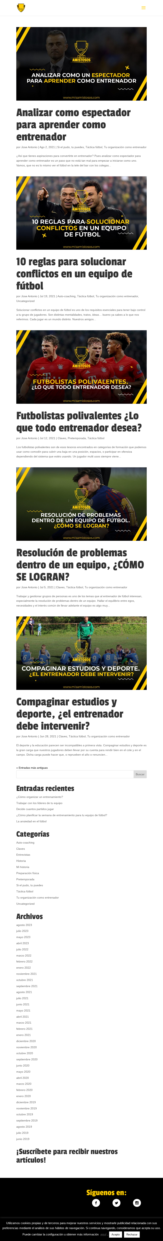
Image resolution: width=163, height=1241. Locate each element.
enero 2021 (23, 1035)
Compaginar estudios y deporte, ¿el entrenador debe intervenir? (69, 714)
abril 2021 (22, 1016)
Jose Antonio (29, 147)
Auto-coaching (66, 296)
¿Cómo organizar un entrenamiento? (39, 796)
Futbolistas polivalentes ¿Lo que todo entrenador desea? (79, 422)
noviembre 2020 (26, 1047)
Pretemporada (77, 438)
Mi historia (22, 867)
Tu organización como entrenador (125, 147)
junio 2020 (22, 1065)
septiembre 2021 (27, 986)
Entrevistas (23, 854)
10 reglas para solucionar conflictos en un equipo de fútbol (74, 274)
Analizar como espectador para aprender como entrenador (73, 125)
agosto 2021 (24, 992)
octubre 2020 (24, 1053)
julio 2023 (22, 930)
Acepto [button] (116, 1234)
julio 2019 (22, 1132)
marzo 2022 (23, 955)
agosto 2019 (24, 1126)
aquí (103, 1234)
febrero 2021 (24, 1028)
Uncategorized (25, 301)
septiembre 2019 (27, 1120)
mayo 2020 (23, 1071)
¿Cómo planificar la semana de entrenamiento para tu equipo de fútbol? (61, 815)
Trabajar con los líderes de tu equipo (39, 803)
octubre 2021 (24, 980)
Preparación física (27, 873)
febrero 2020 (24, 1090)
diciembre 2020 (26, 1041)
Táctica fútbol (93, 147)
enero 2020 (23, 1096)
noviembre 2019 (26, 1108)
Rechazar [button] (131, 1234)
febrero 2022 (24, 961)
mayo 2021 (23, 1010)
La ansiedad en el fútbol (31, 821)
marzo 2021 (23, 1022)
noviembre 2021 (26, 973)
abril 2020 (22, 1077)
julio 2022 (22, 949)
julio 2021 (22, 998)
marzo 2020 (23, 1083)
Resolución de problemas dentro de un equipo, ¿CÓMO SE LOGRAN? (80, 565)
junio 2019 (22, 1139)
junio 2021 (22, 1004)
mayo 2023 (23, 937)
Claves (62, 438)
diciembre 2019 (26, 1102)
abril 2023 (22, 943)
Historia (21, 860)
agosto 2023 (24, 925)
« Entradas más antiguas (32, 767)
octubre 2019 (24, 1114)
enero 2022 (23, 967)
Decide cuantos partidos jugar (35, 809)
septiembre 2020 (27, 1059)
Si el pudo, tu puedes (70, 147)
